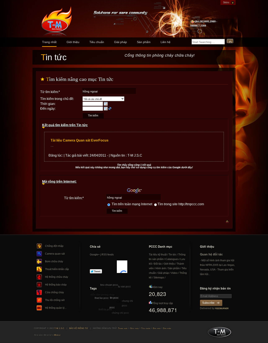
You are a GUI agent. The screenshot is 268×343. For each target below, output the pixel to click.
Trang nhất (49, 42)
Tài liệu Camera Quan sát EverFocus (79, 140)
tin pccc (114, 297)
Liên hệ (165, 42)
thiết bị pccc (105, 309)
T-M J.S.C (218, 333)
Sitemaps (158, 277)
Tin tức (172, 254)
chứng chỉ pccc (120, 312)
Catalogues (172, 259)
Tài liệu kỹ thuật (158, 254)
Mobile (57, 335)
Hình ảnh (161, 268)
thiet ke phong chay (116, 287)
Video (174, 273)
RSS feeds (108, 254)
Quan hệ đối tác (211, 254)
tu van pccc (124, 286)
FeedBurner (222, 308)
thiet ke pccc (102, 298)
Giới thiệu (73, 42)
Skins (226, 2)
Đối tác (158, 263)
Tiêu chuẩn (96, 42)
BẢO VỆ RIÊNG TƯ (78, 328)
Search (230, 41)
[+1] (122, 266)
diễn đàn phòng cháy (102, 294)
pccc (112, 307)
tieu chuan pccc (109, 284)
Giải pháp (120, 42)
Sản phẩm (144, 42)
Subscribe (208, 302)
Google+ (95, 254)
